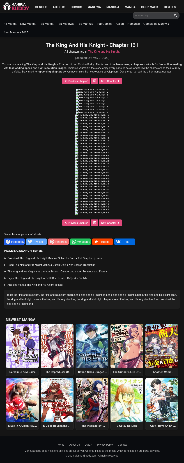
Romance (133, 24)
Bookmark (149, 7)
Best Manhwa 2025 (16, 32)
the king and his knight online (58, 299)
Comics (76, 7)
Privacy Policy (105, 444)
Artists (59, 7)
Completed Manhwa (156, 24)
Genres (41, 7)
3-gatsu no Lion (127, 425)
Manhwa (94, 7)
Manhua (112, 7)
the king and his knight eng (91, 294)
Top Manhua (85, 24)
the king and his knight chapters (95, 299)
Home (61, 444)
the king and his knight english (58, 294)
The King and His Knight (103, 51)
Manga (130, 7)
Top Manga (46, 24)
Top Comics (104, 24)
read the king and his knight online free (136, 299)
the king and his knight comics (24, 299)
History (170, 7)
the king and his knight (26, 294)
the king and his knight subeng (125, 294)
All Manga (10, 24)
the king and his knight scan (160, 294)
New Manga (28, 24)
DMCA (88, 444)
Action (120, 24)
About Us (74, 444)
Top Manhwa (65, 24)
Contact (122, 444)
